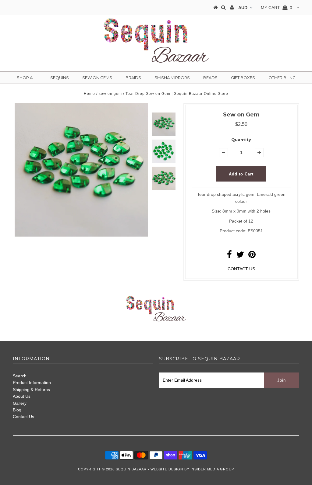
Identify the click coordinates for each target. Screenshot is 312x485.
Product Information (32, 382)
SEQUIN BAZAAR (131, 469)
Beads (210, 77)
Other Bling (282, 77)
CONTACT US (241, 268)
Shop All (27, 77)
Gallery (20, 403)
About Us (21, 396)
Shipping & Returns (31, 389)
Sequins (59, 77)
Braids (133, 77)
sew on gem (110, 94)
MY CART (276, 7)
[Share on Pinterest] (252, 256)
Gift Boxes (243, 77)
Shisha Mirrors (172, 77)
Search (20, 375)
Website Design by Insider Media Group (192, 469)
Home (89, 94)
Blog (17, 409)
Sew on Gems (97, 77)
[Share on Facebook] (229, 256)
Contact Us (23, 416)
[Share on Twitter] (240, 256)
